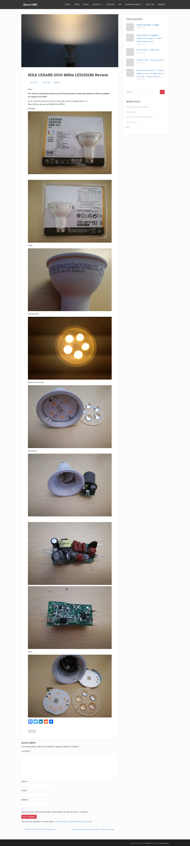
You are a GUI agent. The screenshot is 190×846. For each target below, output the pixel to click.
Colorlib (148, 843)
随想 (128, 127)
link (86, 101)
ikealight (32, 731)
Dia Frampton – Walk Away (147, 49)
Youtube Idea (131, 122)
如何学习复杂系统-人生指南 (147, 25)
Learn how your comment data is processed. (73, 821)
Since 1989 (30, 4)
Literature (110, 4)
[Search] (162, 92)
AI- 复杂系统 (131, 112)
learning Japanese (132, 4)
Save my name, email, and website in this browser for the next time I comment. (54, 812)
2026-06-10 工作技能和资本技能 (139, 117)
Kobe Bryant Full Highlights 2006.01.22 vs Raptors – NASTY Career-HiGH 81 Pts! (149, 38)
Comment (26, 751)
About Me (150, 4)
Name (24, 781)
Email (24, 790)
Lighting (96, 4)
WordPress (165, 843)
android (161, 4)
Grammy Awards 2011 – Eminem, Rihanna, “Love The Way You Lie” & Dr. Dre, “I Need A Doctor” (150, 73)
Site (119, 4)
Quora (67, 4)
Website (24, 799)
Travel (77, 4)
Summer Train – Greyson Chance (150, 60)
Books (86, 4)
